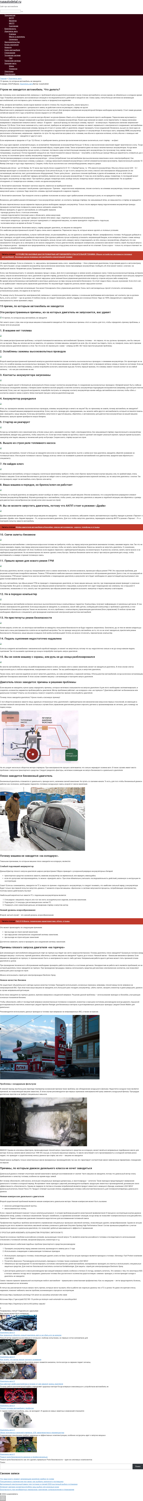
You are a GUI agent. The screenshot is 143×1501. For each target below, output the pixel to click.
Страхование (9, 53)
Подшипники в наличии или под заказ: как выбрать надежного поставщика (31, 1482)
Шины (11, 66)
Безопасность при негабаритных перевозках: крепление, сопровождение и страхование (37, 1490)
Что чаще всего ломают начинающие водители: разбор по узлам (27, 1479)
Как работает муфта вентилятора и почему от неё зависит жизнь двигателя (31, 1384)
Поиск (2, 1462)
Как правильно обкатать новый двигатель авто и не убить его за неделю (30, 1335)
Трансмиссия (9, 15)
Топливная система (12, 55)
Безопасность (10, 29)
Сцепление (13, 26)
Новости (8, 47)
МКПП (11, 23)
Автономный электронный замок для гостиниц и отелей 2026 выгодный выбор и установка (38, 1484)
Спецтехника (9, 74)
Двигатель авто (11, 31)
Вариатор (13, 21)
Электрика (8, 71)
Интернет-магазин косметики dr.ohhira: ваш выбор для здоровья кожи (29, 1487)
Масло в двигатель (17, 37)
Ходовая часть (10, 63)
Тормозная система (12, 61)
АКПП (11, 18)
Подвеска (13, 69)
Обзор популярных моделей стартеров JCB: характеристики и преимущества (32, 1433)
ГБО (10, 58)
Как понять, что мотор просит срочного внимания (20, 1360)
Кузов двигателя (11, 45)
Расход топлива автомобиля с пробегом (17, 1408)
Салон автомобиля (12, 50)
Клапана (12, 34)
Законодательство (12, 42)
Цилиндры (13, 39)
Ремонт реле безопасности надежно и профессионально (24, 1457)
